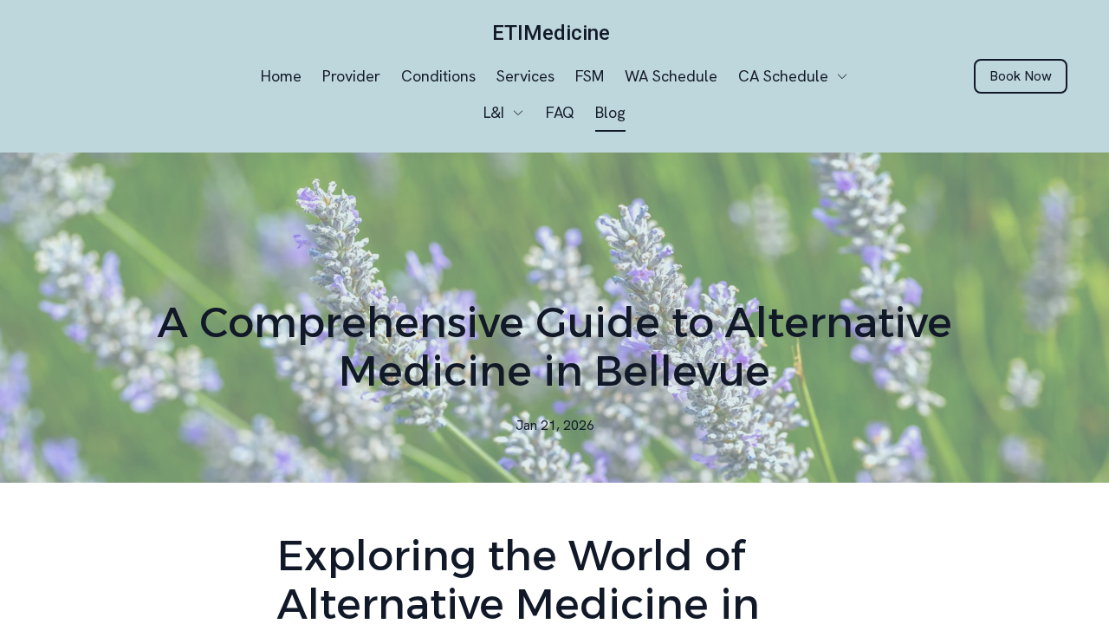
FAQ (560, 112)
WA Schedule (671, 76)
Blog (610, 112)
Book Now (1020, 76)
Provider (351, 76)
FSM (589, 76)
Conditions (438, 76)
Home (281, 76)
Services (525, 76)
